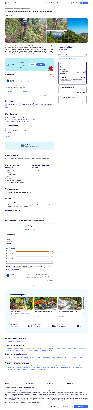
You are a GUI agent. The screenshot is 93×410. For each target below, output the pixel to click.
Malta (53, 357)
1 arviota (11, 15)
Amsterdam (46, 357)
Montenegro (82, 348)
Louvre (22, 366)
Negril (18, 341)
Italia (69, 348)
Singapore (36, 350)
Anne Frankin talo (77, 367)
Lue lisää (8, 55)
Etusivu (7, 8)
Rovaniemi (32, 359)
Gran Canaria (11, 357)
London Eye (27, 367)
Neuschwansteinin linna (14, 369)
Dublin (66, 357)
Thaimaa (44, 350)
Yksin (7, 269)
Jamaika (11, 8)
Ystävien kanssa (16, 266)
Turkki (50, 350)
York (44, 359)
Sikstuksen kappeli (13, 366)
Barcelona (33, 357)
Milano (80, 357)
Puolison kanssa (27, 266)
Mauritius (10, 350)
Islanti (64, 348)
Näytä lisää (8, 107)
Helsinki (25, 359)
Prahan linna (45, 367)
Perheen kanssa (16, 269)
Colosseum (34, 369)
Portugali (22, 350)
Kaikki (8, 266)
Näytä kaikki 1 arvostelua (46, 96)
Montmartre (40, 366)
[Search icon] (46, 2)
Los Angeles (11, 359)
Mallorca (19, 357)
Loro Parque (36, 367)
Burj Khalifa (11, 367)
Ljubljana (61, 359)
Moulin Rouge (54, 367)
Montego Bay (11, 341)
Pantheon (58, 366)
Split (39, 357)
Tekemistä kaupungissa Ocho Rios (21, 8)
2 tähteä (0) (11, 258)
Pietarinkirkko (43, 369)
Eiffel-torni (25, 369)
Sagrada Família (30, 366)
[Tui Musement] (11, 3)
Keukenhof (19, 367)
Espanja (39, 348)
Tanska (28, 348)
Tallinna (49, 359)
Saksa (22, 348)
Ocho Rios (28, 145)
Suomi (45, 348)
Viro (33, 348)
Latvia (74, 348)
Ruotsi (29, 350)
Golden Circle (50, 366)
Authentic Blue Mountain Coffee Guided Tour (40, 8)
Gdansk (18, 359)
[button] (72, 63)
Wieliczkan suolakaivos (70, 366)
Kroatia (58, 348)
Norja (16, 350)
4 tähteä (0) (11, 253)
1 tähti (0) (11, 261)
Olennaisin (48, 266)
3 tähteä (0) (11, 256)
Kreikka (51, 348)
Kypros (16, 348)
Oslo (39, 359)
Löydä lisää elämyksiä (31, 146)
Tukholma (73, 357)
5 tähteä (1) (11, 251)
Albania (10, 348)
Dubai (26, 357)
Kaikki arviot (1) (12, 248)
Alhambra (81, 366)
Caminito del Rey (65, 367)
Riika (55, 359)
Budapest (60, 357)
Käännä (26, 91)
